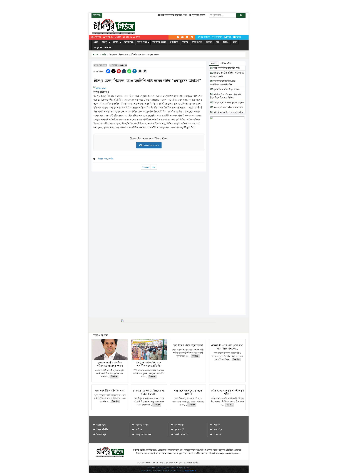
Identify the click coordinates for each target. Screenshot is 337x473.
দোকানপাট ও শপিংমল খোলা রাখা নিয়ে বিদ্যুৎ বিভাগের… (227, 347)
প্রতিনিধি (217, 424)
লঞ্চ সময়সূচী (217, 37)
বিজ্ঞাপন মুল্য (101, 434)
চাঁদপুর (104, 42)
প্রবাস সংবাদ (197, 42)
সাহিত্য (209, 42)
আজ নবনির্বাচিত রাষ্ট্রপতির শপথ (168, 15)
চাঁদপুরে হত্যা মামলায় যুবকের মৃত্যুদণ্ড (228, 102)
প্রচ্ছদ (96, 42)
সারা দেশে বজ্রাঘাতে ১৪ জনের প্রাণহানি (188, 392)
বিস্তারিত (114, 376)
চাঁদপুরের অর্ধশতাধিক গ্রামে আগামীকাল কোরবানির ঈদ (222, 83)
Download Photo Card (150, 145)
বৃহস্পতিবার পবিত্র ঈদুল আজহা (226, 89)
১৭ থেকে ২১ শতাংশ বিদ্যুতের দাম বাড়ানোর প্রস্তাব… (149, 392)
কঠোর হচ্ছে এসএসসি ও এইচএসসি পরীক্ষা (227, 392)
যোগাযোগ (217, 434)
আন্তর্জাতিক (128, 42)
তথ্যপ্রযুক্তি (174, 42)
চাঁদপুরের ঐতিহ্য (159, 42)
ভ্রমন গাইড (218, 429)
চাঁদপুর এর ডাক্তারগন (102, 47)
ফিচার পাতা (142, 42)
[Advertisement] (48, 6)
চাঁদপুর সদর (102, 158)
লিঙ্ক (217, 42)
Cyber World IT (190, 471)
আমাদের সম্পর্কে (142, 424)
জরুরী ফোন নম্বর (181, 434)
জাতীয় (115, 42)
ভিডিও (238, 37)
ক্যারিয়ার (139, 429)
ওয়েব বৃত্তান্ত (101, 424)
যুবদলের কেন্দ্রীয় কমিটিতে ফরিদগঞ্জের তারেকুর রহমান (110, 364)
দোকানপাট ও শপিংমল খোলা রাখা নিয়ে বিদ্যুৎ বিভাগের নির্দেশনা (226, 96)
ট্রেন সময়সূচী (179, 429)
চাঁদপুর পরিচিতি (204, 37)
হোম (96, 54)
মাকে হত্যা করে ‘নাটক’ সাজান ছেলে (228, 107)
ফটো (229, 37)
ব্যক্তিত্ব (185, 42)
